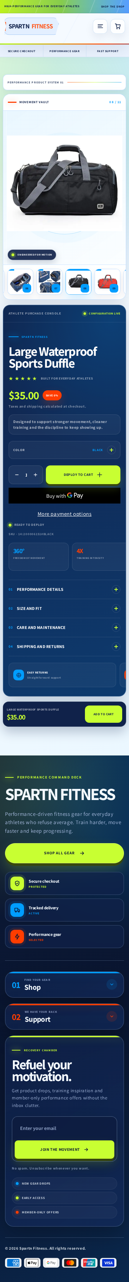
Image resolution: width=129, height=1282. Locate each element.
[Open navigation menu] (100, 26)
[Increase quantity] (35, 475)
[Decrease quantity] (17, 475)
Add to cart (104, 714)
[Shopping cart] (117, 26)
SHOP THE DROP (113, 6)
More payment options (65, 513)
